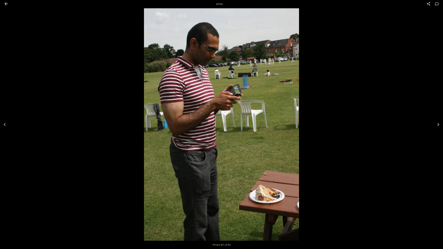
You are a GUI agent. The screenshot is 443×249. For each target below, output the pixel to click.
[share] (428, 4)
